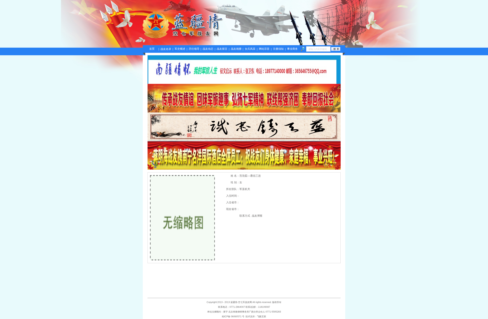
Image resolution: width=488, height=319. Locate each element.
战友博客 (257, 215)
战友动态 (208, 48)
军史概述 (180, 48)
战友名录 (166, 48)
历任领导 (194, 48)
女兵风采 (250, 48)
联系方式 (244, 215)
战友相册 (236, 48)
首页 (152, 48)
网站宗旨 (264, 48)
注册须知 (278, 48)
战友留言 (222, 48)
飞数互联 (261, 316)
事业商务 (292, 48)
